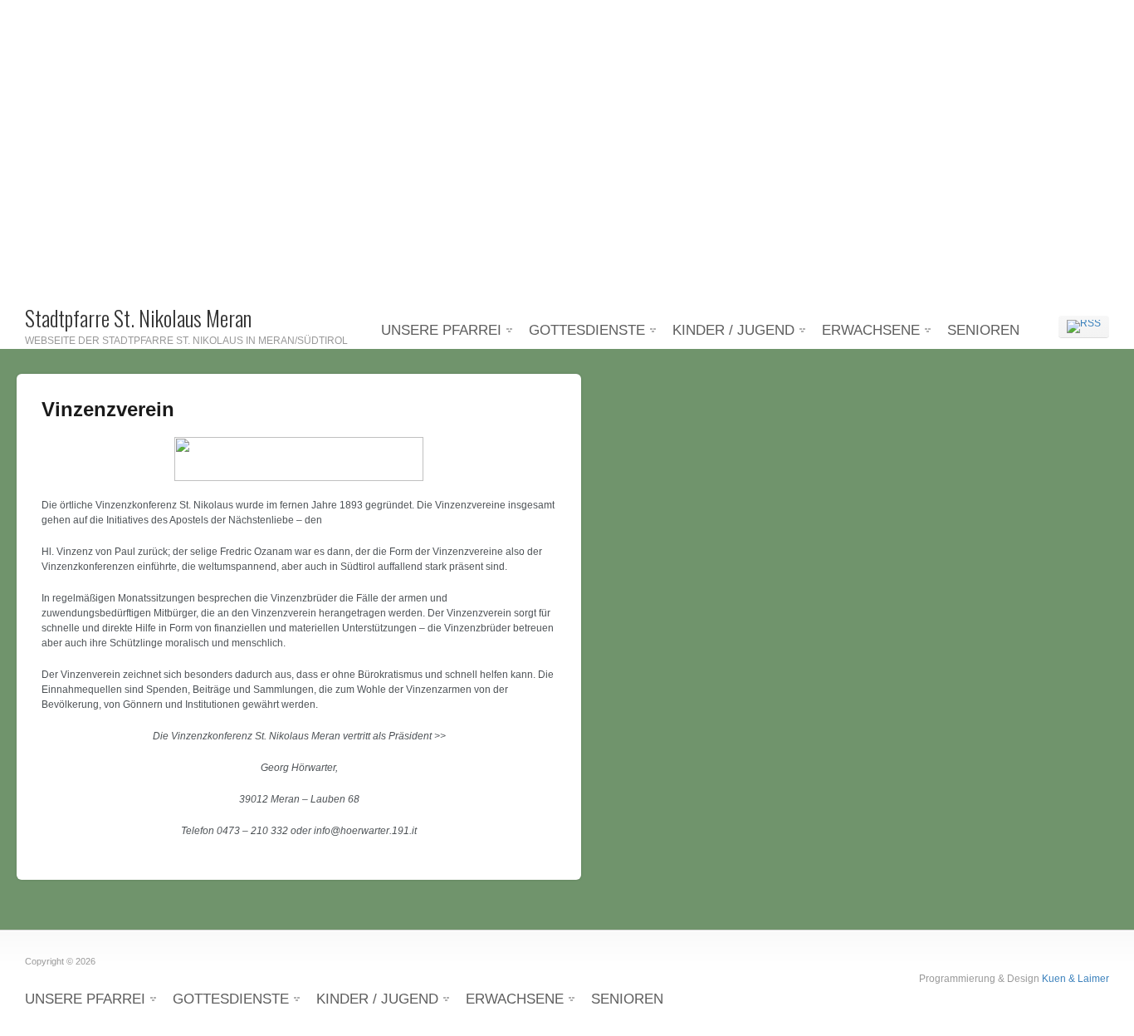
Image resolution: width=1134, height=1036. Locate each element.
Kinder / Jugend (733, 330)
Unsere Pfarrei (441, 330)
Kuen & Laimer (1075, 978)
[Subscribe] (1084, 326)
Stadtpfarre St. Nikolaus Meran (138, 318)
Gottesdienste (587, 330)
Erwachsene (871, 330)
